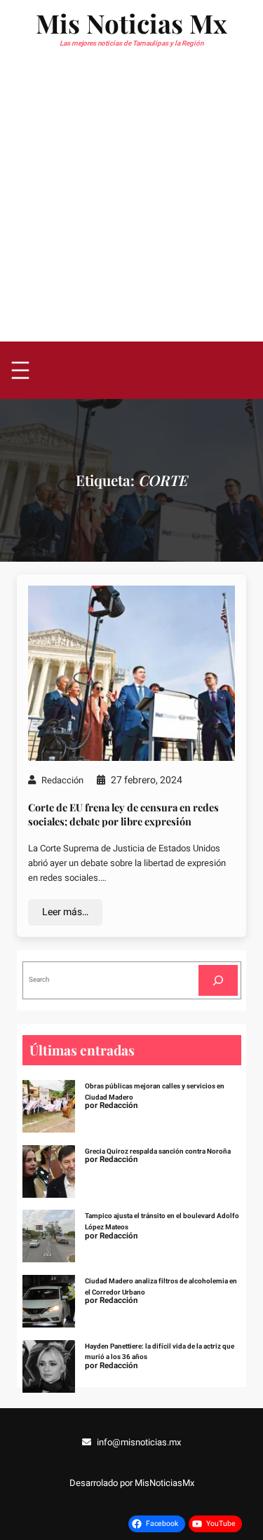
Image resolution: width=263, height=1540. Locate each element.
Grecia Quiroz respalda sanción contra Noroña (158, 1151)
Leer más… (65, 912)
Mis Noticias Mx (131, 23)
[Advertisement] (131, 203)
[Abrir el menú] (20, 370)
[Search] (218, 980)
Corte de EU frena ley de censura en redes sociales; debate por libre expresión (123, 814)
